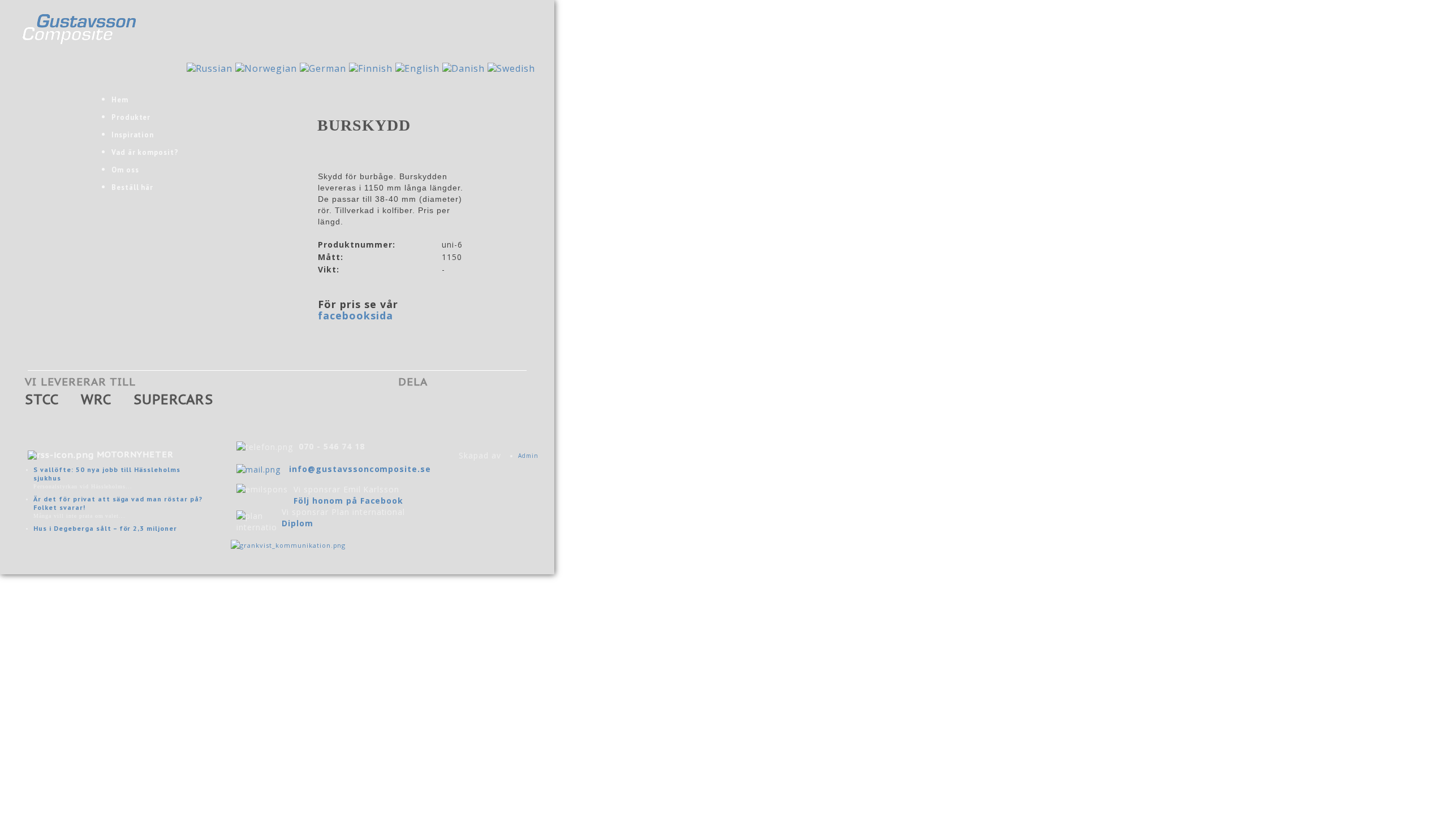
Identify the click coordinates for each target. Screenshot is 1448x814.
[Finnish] (371, 68)
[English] (417, 68)
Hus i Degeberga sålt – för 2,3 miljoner (105, 528)
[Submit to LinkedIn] (473, 406)
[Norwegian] (266, 68)
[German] (323, 68)
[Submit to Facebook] (409, 406)
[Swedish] (511, 68)
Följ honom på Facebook (349, 500)
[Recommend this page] (495, 406)
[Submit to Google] (430, 406)
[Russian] (210, 68)
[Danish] (463, 68)
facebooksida (355, 315)
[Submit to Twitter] (452, 406)
